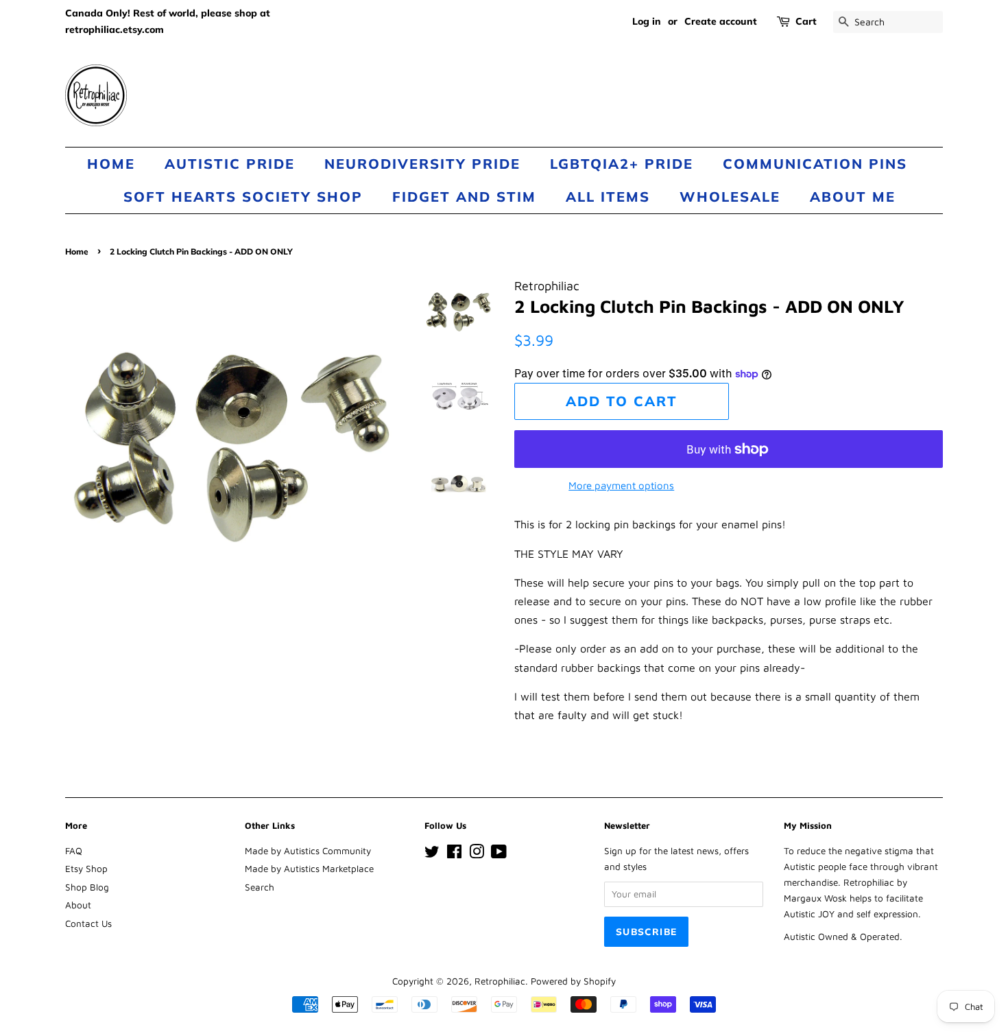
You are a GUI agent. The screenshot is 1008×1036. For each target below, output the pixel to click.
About (78, 904)
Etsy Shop (86, 868)
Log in (646, 21)
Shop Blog (87, 887)
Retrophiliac (500, 981)
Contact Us (88, 923)
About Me (853, 196)
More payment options (621, 485)
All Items (608, 196)
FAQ (73, 850)
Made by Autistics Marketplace (309, 868)
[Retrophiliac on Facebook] (454, 854)
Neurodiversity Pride (422, 163)
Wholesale (730, 196)
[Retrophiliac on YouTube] (499, 854)
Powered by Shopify (573, 981)
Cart (806, 21)
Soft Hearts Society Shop (243, 196)
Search (259, 887)
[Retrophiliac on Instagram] (476, 854)
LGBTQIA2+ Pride (621, 163)
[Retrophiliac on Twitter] (432, 854)
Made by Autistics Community (308, 850)
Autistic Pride (230, 163)
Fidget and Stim (464, 196)
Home (111, 163)
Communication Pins (815, 163)
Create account (720, 21)
